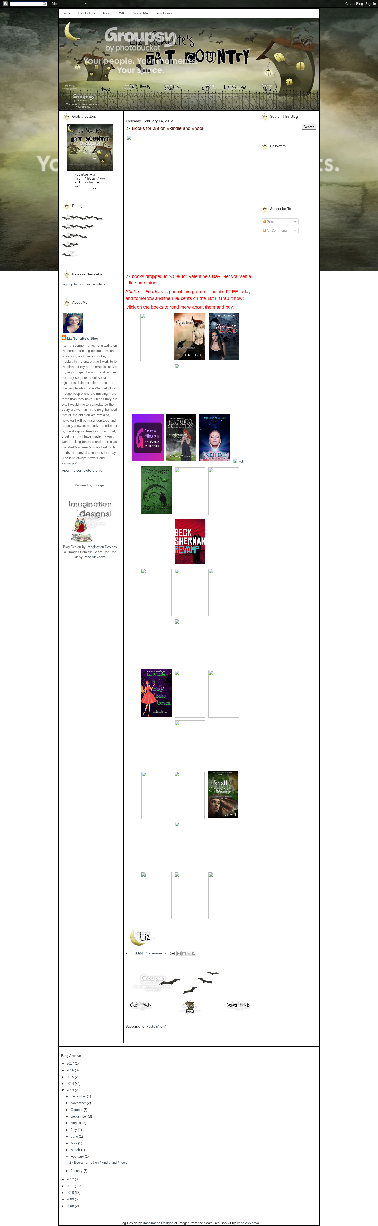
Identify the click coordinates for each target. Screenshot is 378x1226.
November (79, 1103)
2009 (71, 1199)
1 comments (156, 953)
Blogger (98, 485)
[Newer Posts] (238, 1011)
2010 (71, 1193)
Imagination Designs (102, 547)
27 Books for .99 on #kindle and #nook (164, 128)
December (79, 1096)
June (75, 1136)
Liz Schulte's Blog (82, 338)
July (74, 1130)
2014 (71, 1084)
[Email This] (179, 953)
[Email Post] (172, 953)
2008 (71, 1206)
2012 (71, 1179)
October (77, 1110)
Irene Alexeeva (95, 557)
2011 (71, 1186)
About (107, 13)
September (79, 1116)
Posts (271, 222)
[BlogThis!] (183, 953)
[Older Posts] (140, 1011)
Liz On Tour (86, 13)
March (76, 1150)
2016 (71, 1070)
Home (66, 13)
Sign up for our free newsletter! (84, 284)
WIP (122, 13)
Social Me (140, 13)
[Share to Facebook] (193, 953)
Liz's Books (164, 13)
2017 (71, 1063)
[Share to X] (188, 953)
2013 (71, 1090)
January (77, 1171)
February (78, 1156)
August (76, 1123)
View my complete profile (82, 470)
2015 (71, 1077)
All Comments (277, 230)
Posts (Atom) (156, 1026)
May (74, 1143)
